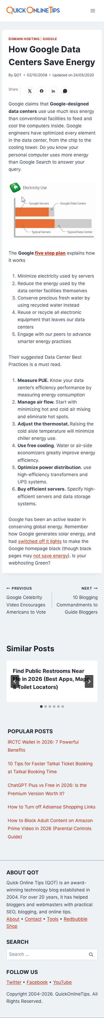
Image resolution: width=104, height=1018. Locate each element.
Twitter (13, 982)
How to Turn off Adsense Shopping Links (51, 807)
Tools (52, 919)
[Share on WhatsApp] (65, 91)
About (12, 919)
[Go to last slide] (15, 681)
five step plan (50, 253)
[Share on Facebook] (41, 91)
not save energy (50, 555)
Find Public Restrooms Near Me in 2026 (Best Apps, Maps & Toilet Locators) (51, 679)
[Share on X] (29, 91)
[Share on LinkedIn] (53, 91)
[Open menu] (93, 10)
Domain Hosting (24, 39)
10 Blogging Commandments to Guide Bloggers (77, 600)
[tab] (41, 706)
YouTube (62, 982)
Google (50, 39)
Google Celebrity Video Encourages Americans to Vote (26, 600)
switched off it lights (40, 541)
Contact (33, 919)
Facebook (37, 982)
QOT (18, 75)
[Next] (89, 681)
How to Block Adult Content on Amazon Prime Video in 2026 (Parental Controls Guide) (50, 828)
